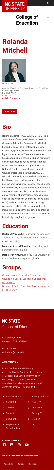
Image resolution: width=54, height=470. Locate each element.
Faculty (14, 290)
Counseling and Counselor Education (21, 275)
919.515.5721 (8, 96)
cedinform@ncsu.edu (13, 352)
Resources (33, 464)
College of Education (27, 20)
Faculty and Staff (40, 396)
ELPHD (5, 290)
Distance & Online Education (16, 286)
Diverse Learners (40, 286)
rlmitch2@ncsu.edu (11, 98)
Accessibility (8, 464)
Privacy (21, 464)
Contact (10, 413)
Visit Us (36, 424)
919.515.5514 (9, 348)
